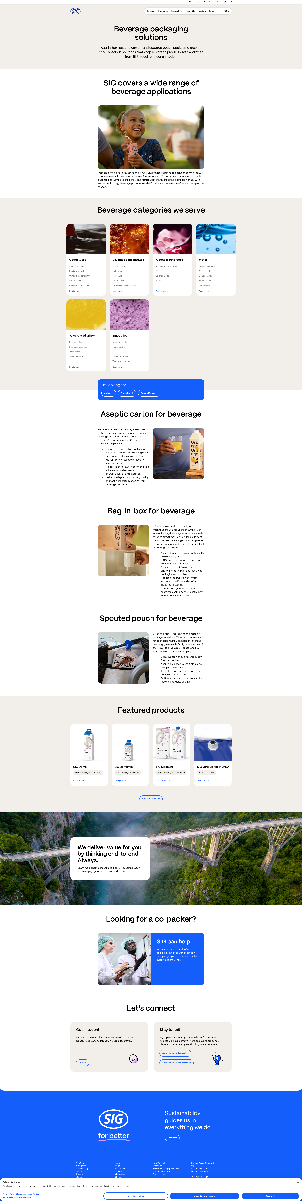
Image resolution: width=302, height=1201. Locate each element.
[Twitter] (198, 1177)
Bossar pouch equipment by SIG (167, 1168)
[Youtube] (207, 1177)
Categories (163, 11)
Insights (198, 2)
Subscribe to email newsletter (175, 1053)
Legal (193, 1166)
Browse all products (151, 798)
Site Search (120, 1174)
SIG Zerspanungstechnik (163, 1171)
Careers (211, 11)
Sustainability (177, 11)
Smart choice (159, 1174)
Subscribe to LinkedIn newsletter (176, 1062)
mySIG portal (227, 2)
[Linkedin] (203, 1177)
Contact (217, 2)
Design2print (158, 1166)
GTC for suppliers (199, 1168)
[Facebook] (193, 1177)
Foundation (208, 2)
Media (191, 2)
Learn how (172, 1138)
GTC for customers (199, 1171)
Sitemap (118, 1177)
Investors (201, 11)
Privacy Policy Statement (202, 1163)
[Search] (219, 11)
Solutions (151, 11)
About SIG (190, 11)
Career (79, 1177)
